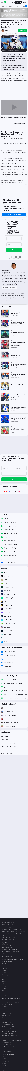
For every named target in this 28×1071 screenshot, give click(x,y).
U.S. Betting (5, 515)
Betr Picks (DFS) (8, 619)
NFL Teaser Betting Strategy (11, 719)
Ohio (3, 983)
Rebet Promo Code (7, 1044)
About (3, 1056)
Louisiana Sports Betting (10, 526)
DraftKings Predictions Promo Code (11, 1017)
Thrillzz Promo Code (7, 1049)
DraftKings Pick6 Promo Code (9, 1035)
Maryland (4, 968)
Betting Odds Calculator (10, 651)
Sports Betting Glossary (10, 687)
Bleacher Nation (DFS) (9, 627)
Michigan (4, 981)
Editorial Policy (5, 1061)
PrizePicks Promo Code (8, 1051)
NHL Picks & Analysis (7, 956)
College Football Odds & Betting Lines (11, 929)
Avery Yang (8, 30)
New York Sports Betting (10, 522)
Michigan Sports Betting (10, 548)
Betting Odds (7, 670)
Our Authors (5, 1058)
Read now (16, 127)
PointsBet (18, 146)
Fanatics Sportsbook (9, 576)
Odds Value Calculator (9, 655)
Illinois (3, 979)
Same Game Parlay (8, 711)
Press (3, 1067)
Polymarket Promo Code (8, 1008)
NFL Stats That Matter (9, 726)
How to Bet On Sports (9, 676)
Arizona (4, 970)
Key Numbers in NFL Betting (11, 722)
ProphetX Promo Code (7, 1020)
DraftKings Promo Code (8, 1022)
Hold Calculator (7, 666)
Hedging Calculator (8, 662)
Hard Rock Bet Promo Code (9, 1031)
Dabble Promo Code (7, 1038)
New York (4, 963)
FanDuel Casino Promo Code (8, 750)
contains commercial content (11, 292)
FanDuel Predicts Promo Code (9, 1011)
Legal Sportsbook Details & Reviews (13, 679)
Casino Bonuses (5, 739)
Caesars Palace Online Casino (8, 746)
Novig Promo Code (6, 1015)
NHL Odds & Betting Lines (8, 939)
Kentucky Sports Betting (10, 555)
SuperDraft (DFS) (8, 638)
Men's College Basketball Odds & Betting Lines (13, 931)
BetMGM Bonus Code (7, 1004)
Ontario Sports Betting (9, 562)
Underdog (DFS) (8, 605)
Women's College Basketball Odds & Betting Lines (13, 934)
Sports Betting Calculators (12, 648)
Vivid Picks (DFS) (8, 630)
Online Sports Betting (9, 518)
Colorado (4, 972)
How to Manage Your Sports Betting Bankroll (15, 698)
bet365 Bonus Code (7, 1006)
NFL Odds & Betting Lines (8, 924)
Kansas (4, 988)
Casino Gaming (7, 732)
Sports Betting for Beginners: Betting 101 (14, 683)
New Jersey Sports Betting (10, 544)
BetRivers (6, 601)
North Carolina (5, 990)
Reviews (4, 568)
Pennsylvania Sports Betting (11, 533)
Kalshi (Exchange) (8, 598)
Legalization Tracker (7, 961)
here (2, 118)
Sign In (24, 2)
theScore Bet (7, 590)
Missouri (4, 992)
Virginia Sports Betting (9, 540)
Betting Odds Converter (10, 659)
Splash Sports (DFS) (9, 634)
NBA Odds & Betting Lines (8, 927)
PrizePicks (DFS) (8, 609)
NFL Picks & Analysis (7, 945)
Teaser (5, 708)
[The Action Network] (5, 2)
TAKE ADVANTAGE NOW (14, 214)
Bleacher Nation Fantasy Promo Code (11, 1040)
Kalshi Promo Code (6, 1013)
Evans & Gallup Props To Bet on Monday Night (19, 124)
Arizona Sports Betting (9, 551)
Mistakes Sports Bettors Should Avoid (13, 690)
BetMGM (6, 579)
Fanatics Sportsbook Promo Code (10, 1002)
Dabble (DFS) (7, 612)
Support (4, 1070)
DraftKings (6, 583)
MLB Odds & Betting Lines (8, 937)
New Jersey (5, 975)
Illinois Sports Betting (9, 529)
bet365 (5, 572)
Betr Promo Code (6, 1042)
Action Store (5, 1065)
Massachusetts (5, 986)
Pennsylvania (5, 977)
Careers (4, 1063)
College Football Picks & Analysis (10, 949)
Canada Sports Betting (9, 559)
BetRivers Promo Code (7, 1033)
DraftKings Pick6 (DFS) (9, 623)
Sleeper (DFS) (7, 616)
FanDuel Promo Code (7, 1024)
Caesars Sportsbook (9, 587)
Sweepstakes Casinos (6, 753)
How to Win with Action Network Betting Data (15, 694)
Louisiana (4, 966)
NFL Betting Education (10, 704)
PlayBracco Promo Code (8, 1046)
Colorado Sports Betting (10, 537)
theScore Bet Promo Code (8, 1026)
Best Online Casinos (6, 736)
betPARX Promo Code (7, 1029)
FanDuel (6, 641)
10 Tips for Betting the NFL (10, 715)
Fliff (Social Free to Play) (10, 594)
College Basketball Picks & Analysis (11, 951)
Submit (14, 249)
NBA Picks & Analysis (7, 947)
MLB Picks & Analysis (7, 954)
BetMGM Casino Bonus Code (8, 743)
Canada (4, 995)
